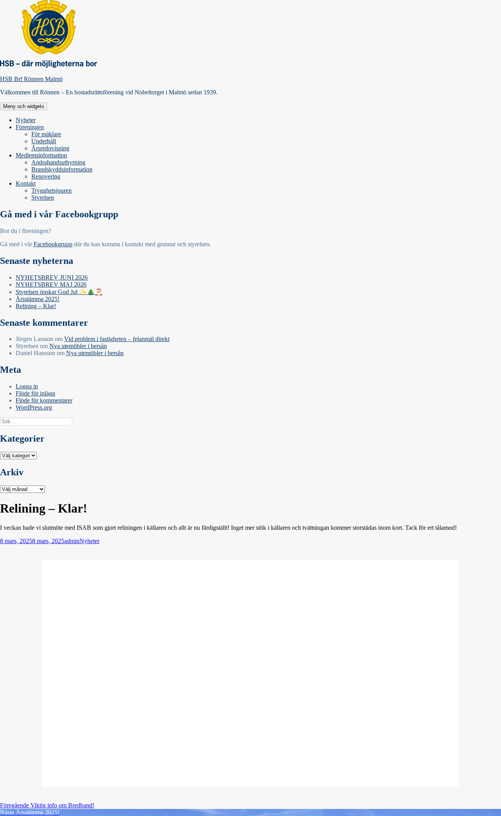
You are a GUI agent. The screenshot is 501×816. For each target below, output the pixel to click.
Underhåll (43, 141)
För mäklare (46, 134)
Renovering (45, 176)
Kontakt (26, 183)
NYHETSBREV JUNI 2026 (52, 277)
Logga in (27, 386)
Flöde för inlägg (35, 393)
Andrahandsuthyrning (58, 162)
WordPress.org (34, 407)
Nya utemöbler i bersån (78, 346)
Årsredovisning (50, 148)
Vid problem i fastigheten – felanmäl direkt (116, 339)
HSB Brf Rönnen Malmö (31, 79)
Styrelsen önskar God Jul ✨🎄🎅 (59, 292)
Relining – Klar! (36, 306)
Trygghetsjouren (51, 190)
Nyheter (26, 120)
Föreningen (30, 127)
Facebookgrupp (53, 244)
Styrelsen (42, 197)
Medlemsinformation (41, 155)
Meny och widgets (23, 106)
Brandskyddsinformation (61, 169)
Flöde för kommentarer (44, 400)
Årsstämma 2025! (37, 299)
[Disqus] (250, 673)
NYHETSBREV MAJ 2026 (51, 284)
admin (71, 541)
